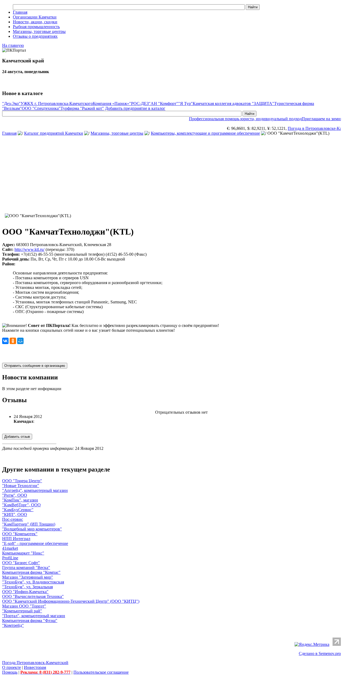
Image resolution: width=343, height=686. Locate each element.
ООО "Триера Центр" (22, 480)
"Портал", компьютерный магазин (33, 615)
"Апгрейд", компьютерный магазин (35, 490)
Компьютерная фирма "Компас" (31, 572)
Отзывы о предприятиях (35, 36)
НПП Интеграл (16, 538)
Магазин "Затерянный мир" (27, 577)
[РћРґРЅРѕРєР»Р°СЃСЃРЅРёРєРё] (13, 341)
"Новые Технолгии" (20, 485)
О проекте (11, 667)
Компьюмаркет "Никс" (23, 553)
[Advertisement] (171, 173)
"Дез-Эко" (11, 103)
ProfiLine (10, 558)
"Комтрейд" (13, 625)
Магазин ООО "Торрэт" (24, 606)
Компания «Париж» (111, 103)
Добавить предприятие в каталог (135, 108)
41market (10, 548)
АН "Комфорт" (164, 103)
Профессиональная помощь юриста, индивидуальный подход (240, 118)
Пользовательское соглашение (101, 672)
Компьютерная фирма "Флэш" (29, 620)
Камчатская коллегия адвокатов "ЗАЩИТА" (233, 103)
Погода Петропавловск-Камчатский (35, 662)
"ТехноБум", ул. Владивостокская (33, 582)
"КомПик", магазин (20, 500)
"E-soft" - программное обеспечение (35, 543)
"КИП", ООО (14, 514)
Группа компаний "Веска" (26, 567)
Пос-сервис (12, 519)
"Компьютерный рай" (22, 611)
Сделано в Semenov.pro (320, 653)
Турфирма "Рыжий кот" (82, 108)
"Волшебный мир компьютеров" (32, 529)
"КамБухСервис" (17, 509)
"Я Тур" (185, 103)
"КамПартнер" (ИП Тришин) (28, 524)
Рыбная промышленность (36, 26)
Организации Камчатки (35, 17)
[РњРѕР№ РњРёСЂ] (20, 341)
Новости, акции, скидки (35, 22)
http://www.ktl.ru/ (29, 249)
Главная (20, 12)
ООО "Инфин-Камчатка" (25, 591)
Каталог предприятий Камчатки (53, 133)
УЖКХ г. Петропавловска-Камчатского (57, 103)
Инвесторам (35, 667)
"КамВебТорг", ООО (21, 505)
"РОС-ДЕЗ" (140, 103)
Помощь (9, 672)
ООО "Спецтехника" (41, 108)
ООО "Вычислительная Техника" (33, 596)
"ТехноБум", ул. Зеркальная (27, 587)
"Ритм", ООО (14, 495)
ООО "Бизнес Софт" (21, 562)
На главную (13, 45)
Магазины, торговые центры (39, 31)
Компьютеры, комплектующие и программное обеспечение (205, 133)
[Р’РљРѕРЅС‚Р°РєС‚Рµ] (5, 341)
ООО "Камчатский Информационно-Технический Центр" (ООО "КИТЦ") (70, 601)
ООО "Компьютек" (20, 534)
